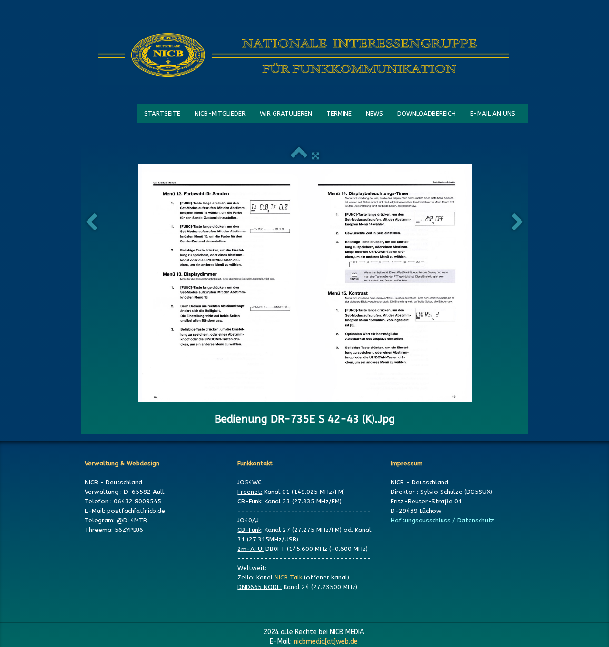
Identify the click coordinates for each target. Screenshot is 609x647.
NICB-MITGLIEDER (220, 113)
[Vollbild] (315, 155)
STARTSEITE (162, 113)
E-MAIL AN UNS (492, 113)
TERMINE (339, 113)
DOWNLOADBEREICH (426, 113)
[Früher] (91, 222)
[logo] (303, 56)
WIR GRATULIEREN (286, 113)
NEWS (374, 113)
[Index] (299, 155)
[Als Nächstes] (517, 222)
